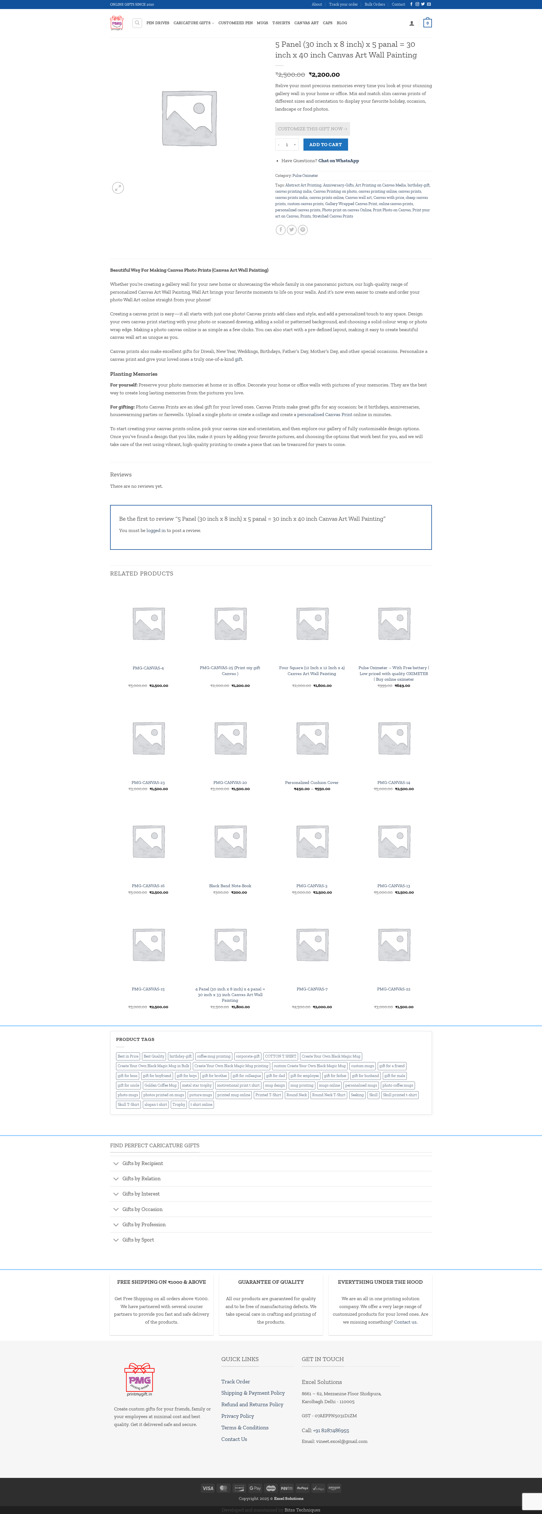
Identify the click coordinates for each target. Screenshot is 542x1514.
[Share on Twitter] (292, 230)
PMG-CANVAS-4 (148, 668)
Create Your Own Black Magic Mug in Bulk (153, 1065)
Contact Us (234, 1439)
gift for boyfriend (157, 1075)
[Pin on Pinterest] (303, 230)
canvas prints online (326, 197)
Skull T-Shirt (128, 1104)
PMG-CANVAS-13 (393, 885)
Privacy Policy (237, 1416)
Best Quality (154, 1056)
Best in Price (128, 1056)
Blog (342, 23)
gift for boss (127, 1075)
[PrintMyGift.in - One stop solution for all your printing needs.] (116, 23)
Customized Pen (235, 23)
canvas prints (409, 191)
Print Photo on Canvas (392, 210)
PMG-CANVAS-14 (393, 782)
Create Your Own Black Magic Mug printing (231, 1065)
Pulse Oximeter (305, 175)
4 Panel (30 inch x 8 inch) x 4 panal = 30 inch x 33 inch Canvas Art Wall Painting (230, 994)
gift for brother (214, 1075)
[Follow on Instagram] (417, 4)
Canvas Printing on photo (335, 191)
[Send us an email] (429, 4)
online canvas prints (396, 203)
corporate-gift (248, 1056)
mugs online (329, 1085)
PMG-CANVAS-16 (148, 885)
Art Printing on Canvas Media (380, 185)
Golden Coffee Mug (161, 1085)
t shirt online (201, 1104)
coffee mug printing (214, 1056)
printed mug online (233, 1095)
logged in (156, 530)
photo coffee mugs (398, 1085)
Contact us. (406, 1322)
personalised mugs (361, 1085)
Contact (398, 4)
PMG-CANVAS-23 (148, 782)
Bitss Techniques (302, 1510)
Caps (328, 23)
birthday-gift (419, 185)
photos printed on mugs (163, 1095)
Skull (373, 1095)
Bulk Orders (375, 4)
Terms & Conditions (245, 1427)
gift (238, 359)
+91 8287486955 (331, 1430)
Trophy (178, 1104)
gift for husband (365, 1075)
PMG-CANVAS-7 (312, 989)
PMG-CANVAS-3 (311, 885)
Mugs (262, 23)
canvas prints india (291, 197)
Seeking (357, 1095)
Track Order (235, 1381)
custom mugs (362, 1065)
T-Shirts (281, 23)
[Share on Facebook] (281, 230)
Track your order (343, 4)
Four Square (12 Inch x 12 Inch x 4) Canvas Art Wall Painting (312, 670)
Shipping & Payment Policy (253, 1393)
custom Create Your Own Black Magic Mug (310, 1065)
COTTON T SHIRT (280, 1056)
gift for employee (304, 1075)
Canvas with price (388, 197)
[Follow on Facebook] (411, 4)
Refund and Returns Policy (252, 1404)
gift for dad (275, 1075)
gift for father (335, 1075)
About (317, 4)
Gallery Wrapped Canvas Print (351, 203)
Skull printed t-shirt (400, 1095)
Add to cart (325, 144)
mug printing (302, 1085)
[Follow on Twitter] (423, 4)
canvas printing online (378, 191)
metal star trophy (197, 1085)
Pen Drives (158, 23)
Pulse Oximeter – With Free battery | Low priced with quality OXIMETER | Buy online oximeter (394, 673)
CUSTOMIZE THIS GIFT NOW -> (312, 128)
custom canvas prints (305, 203)
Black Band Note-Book (230, 885)
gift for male (394, 1075)
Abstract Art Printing (303, 185)
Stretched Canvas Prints (332, 216)
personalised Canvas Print (324, 414)
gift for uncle (128, 1085)
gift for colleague (247, 1075)
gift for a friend (392, 1065)
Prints (305, 216)
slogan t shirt (156, 1104)
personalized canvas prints (297, 210)
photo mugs (128, 1095)
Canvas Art (306, 23)
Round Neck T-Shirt (329, 1095)
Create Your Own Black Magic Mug (331, 1056)
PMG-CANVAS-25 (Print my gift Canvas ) (230, 670)
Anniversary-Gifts (338, 185)
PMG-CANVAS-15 (148, 989)
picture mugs (200, 1095)
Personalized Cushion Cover (312, 782)
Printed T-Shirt (268, 1095)
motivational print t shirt (238, 1085)
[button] (137, 23)
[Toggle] (116, 1163)
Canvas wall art (358, 197)
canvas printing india (293, 191)
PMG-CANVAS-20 (230, 782)
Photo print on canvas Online (346, 210)
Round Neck (297, 1095)
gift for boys (187, 1075)
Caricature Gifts (192, 23)
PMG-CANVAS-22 (393, 989)
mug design (275, 1085)
